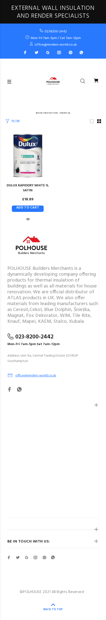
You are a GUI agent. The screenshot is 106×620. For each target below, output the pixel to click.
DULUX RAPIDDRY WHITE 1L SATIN (28, 188)
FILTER (16, 121)
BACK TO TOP (53, 609)
